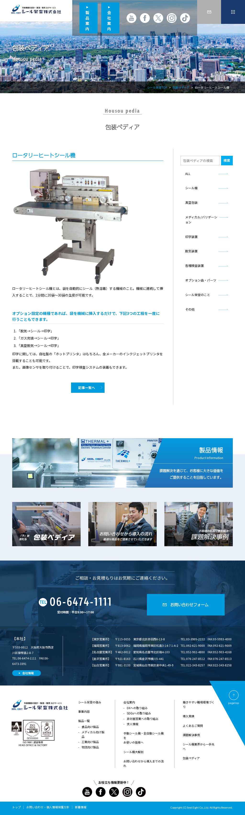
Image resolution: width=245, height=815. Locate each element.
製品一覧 (84, 721)
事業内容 (84, 711)
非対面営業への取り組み (142, 719)
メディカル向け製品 (93, 734)
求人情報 (132, 724)
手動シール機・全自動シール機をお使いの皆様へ (143, 737)
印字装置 (191, 236)
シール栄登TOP (157, 87)
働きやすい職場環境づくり (198, 704)
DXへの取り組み (137, 708)
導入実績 (188, 716)
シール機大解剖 (133, 752)
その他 (190, 309)
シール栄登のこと (197, 294)
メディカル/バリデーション (201, 219)
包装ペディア (181, 87)
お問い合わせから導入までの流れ (143, 763)
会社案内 (109, 20)
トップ (16, 807)
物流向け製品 (90, 747)
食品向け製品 (90, 727)
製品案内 (87, 20)
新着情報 (80, 807)
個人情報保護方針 (57, 807)
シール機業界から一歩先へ (198, 746)
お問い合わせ (35, 807)
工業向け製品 (90, 742)
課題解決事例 (191, 735)
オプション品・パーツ (200, 280)
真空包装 (191, 202)
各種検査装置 (194, 265)
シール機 (191, 188)
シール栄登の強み (89, 702)
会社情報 (28, 673)
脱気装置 (191, 251)
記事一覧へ (86, 387)
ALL (187, 173)
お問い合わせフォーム (189, 605)
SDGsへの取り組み (139, 713)
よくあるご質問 (193, 725)
